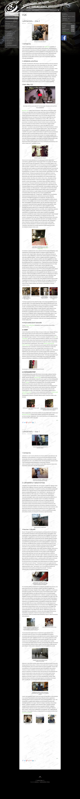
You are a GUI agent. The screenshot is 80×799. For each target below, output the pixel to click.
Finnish (8, 13)
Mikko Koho (24, 23)
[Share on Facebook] (23, 422)
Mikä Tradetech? (35, 10)
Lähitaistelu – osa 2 (31, 21)
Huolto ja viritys (10, 38)
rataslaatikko (24, 338)
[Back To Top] (40, 777)
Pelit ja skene (9, 40)
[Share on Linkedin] (33, 422)
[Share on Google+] (27, 422)
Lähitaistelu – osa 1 (31, 431)
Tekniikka (9, 42)
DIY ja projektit (10, 37)
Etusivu (22, 10)
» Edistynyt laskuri (66, 33)
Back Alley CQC (25, 110)
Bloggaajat (28, 10)
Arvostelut (9, 35)
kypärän (24, 393)
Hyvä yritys (7, 23)
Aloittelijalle (9, 33)
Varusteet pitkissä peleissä (10, 26)
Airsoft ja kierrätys (9, 25)
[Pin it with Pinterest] (31, 422)
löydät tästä (47, 46)
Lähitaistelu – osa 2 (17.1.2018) (68, 16)
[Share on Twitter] (25, 422)
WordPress (37, 782)
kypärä (27, 382)
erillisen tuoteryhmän (30, 325)
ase (55, 336)
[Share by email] (35, 422)
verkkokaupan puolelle (26, 712)
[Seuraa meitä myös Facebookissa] (63, 40)
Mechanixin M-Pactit (26, 414)
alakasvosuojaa (37, 377)
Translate (14, 15)
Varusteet (9, 43)
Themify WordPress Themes (44, 782)
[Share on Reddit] (29, 422)
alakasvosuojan (55, 392)
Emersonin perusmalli (26, 392)
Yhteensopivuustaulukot (12, 45)
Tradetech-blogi (39, 780)
